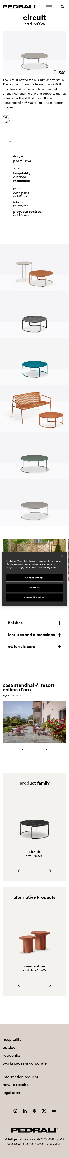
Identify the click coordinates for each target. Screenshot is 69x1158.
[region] (34, 579)
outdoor (19, 177)
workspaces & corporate (25, 1063)
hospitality (21, 173)
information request (20, 1076)
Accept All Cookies (34, 597)
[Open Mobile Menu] (49, 6)
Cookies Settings (34, 577)
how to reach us (17, 1084)
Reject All (34, 587)
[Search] (62, 6)
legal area (11, 1092)
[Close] (62, 556)
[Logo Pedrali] (19, 6)
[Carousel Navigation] (34, 749)
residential (21, 181)
